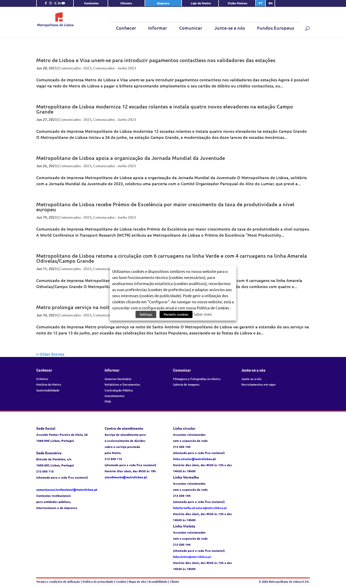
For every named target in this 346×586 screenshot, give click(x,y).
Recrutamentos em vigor (258, 384)
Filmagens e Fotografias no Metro (196, 379)
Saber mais (202, 313)
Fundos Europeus (275, 28)
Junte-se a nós (229, 28)
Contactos (91, 3)
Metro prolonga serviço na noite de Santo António (95, 307)
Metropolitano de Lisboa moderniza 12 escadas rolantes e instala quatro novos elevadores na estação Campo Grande (164, 109)
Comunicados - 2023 (75, 68)
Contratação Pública (119, 390)
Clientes (126, 3)
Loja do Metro (201, 3)
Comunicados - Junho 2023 (114, 68)
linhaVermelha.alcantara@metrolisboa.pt (200, 508)
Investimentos (114, 396)
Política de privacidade (98, 581)
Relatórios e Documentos (122, 384)
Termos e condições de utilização (58, 581)
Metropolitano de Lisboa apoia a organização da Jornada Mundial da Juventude (130, 158)
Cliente (174, 581)
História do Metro (48, 384)
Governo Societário (118, 379)
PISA (108, 401)
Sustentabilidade (48, 390)
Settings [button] (146, 314)
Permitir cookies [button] (176, 314)
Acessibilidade (157, 581)
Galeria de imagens (186, 384)
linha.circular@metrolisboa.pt (194, 459)
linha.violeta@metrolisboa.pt (192, 557)
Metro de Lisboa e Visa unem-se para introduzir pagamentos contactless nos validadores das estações (155, 60)
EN (270, 3)
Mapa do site (137, 581)
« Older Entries (50, 354)
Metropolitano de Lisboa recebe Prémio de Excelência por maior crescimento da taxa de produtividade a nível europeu (165, 207)
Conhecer (126, 28)
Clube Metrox (237, 3)
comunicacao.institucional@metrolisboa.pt (66, 489)
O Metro (42, 379)
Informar (157, 28)
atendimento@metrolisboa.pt (126, 477)
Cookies (121, 581)
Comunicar (190, 28)
